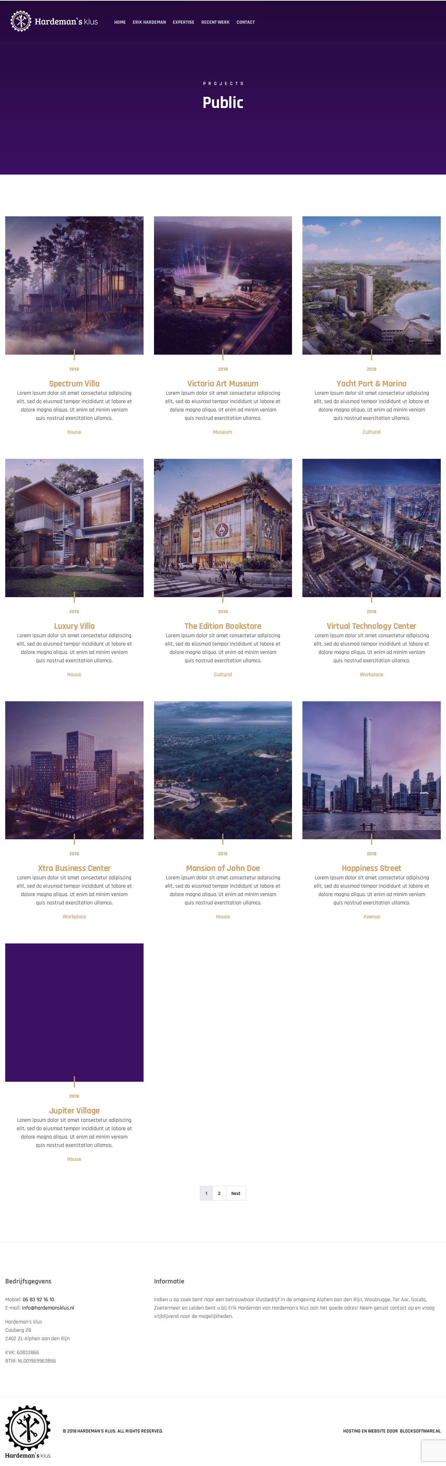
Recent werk (215, 22)
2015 (223, 854)
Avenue (371, 916)
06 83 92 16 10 (38, 1299)
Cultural (372, 432)
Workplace (371, 674)
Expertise (183, 22)
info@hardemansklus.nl (48, 1308)
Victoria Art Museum (223, 383)
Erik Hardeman (149, 22)
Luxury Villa (74, 626)
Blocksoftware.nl (420, 1431)
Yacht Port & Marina (372, 383)
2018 (74, 369)
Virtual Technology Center (371, 626)
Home (120, 22)
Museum (222, 432)
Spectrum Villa (74, 383)
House (74, 432)
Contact (246, 22)
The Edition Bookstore (223, 626)
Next (235, 1193)
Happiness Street (371, 868)
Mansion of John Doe (223, 868)
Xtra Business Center (74, 868)
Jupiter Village (74, 1111)
